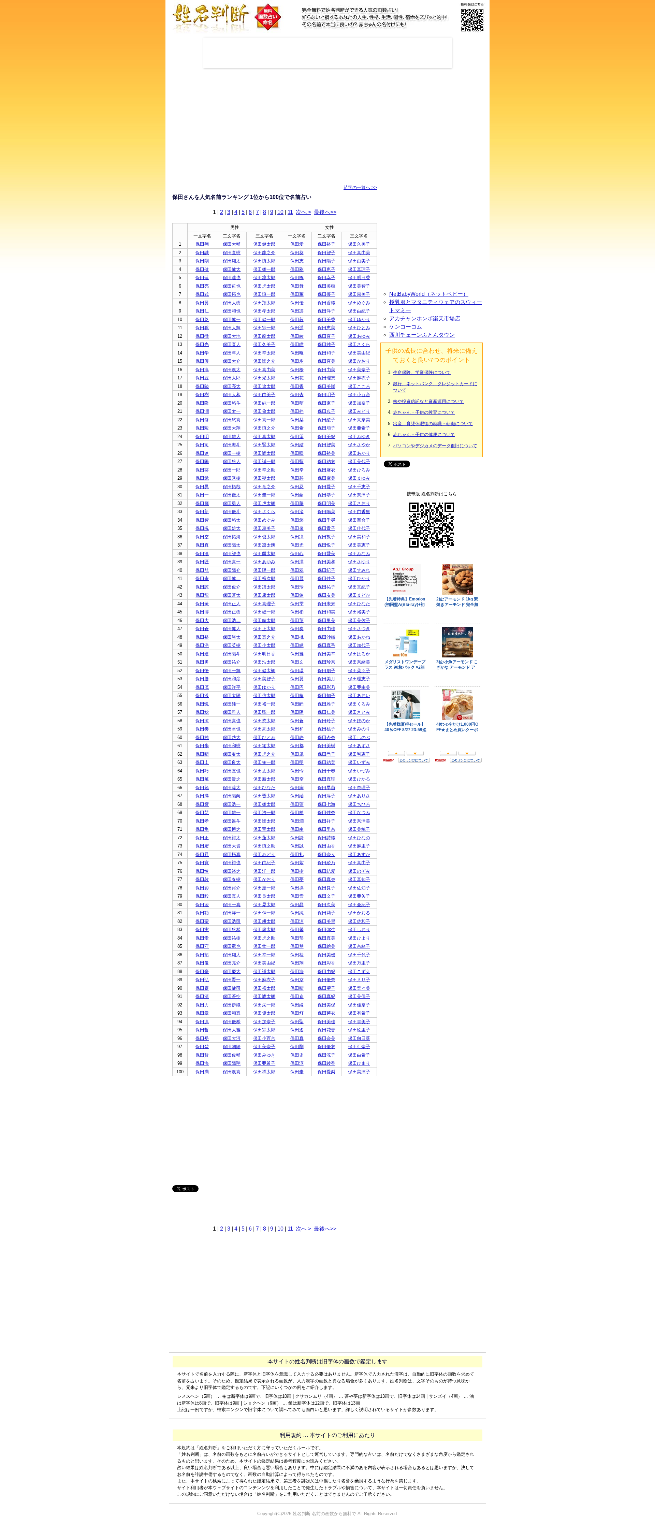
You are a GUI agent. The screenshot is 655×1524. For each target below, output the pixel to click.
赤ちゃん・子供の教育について (424, 412)
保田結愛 (326, 871)
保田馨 (297, 929)
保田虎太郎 (264, 286)
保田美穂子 (359, 829)
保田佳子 (326, 578)
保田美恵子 (359, 545)
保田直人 (232, 344)
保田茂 (202, 687)
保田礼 (297, 854)
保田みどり (359, 411)
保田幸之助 (264, 470)
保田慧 (202, 812)
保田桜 (297, 369)
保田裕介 (232, 887)
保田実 (202, 929)
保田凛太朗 (264, 545)
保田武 (202, 478)
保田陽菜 (326, 511)
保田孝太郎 (264, 311)
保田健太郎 (264, 244)
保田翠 (297, 570)
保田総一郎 (264, 611)
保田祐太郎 (264, 745)
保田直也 (232, 770)
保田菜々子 (359, 670)
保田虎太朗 (264, 503)
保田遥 (297, 327)
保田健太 (232, 269)
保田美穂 (326, 286)
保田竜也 (232, 946)
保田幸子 (326, 277)
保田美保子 (359, 996)
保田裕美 (326, 453)
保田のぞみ (359, 871)
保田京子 (326, 403)
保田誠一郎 (264, 461)
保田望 (297, 436)
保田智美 (326, 444)
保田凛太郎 (264, 277)
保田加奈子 (359, 403)
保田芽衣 (326, 1013)
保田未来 (326, 603)
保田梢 (297, 611)
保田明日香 (359, 277)
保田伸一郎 (264, 912)
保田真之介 (264, 637)
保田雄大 (232, 436)
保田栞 (297, 419)
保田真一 (232, 561)
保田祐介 (232, 662)
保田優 (297, 302)
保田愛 (297, 244)
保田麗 (297, 578)
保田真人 (232, 896)
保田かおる (359, 912)
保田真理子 (359, 269)
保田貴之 (232, 779)
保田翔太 (232, 260)
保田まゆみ (359, 478)
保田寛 (202, 862)
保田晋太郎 (264, 795)
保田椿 (297, 695)
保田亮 (202, 286)
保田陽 (202, 461)
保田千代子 (359, 954)
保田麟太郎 (264, 553)
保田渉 (202, 695)
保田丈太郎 (264, 770)
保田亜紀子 (359, 904)
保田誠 (202, 252)
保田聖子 (326, 988)
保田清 (202, 996)
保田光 (202, 344)
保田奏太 (232, 754)
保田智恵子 (359, 754)
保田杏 (297, 394)
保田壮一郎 (264, 946)
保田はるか (359, 653)
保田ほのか (359, 720)
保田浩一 (232, 804)
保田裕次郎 (264, 578)
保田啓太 (232, 737)
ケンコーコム (405, 327)
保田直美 (326, 361)
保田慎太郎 (264, 260)
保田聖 (202, 921)
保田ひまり (359, 1063)
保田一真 (232, 904)
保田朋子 (326, 670)
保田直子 (326, 336)
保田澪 (297, 561)
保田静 (297, 737)
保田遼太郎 (264, 386)
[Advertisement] (327, 53)
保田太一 (232, 411)
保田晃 (202, 486)
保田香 (297, 386)
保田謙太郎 (264, 971)
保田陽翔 (232, 1063)
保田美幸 (326, 653)
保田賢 (202, 1055)
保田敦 (202, 879)
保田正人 (232, 603)
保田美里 (326, 921)
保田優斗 (232, 511)
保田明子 (326, 394)
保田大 (202, 620)
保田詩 (297, 837)
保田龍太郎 (264, 336)
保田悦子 (326, 545)
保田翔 (202, 244)
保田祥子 (326, 821)
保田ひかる (359, 779)
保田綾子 (326, 419)
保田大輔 (232, 244)
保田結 (297, 444)
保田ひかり (359, 578)
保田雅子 (326, 704)
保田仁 (202, 311)
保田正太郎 (264, 628)
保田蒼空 (232, 996)
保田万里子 (359, 963)
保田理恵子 (359, 678)
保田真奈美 (359, 419)
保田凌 (202, 904)
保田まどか (359, 595)
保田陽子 (326, 260)
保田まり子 (359, 979)
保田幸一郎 (264, 954)
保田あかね (359, 637)
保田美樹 (326, 745)
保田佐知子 (359, 887)
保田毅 (202, 896)
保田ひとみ (359, 327)
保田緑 (297, 645)
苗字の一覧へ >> (360, 187)
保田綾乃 (326, 862)
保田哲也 (232, 286)
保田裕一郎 (264, 704)
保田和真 (232, 1013)
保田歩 (297, 361)
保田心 (297, 553)
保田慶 (202, 988)
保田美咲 (326, 386)
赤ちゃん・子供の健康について (424, 434)
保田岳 (202, 1038)
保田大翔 (232, 428)
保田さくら (359, 344)
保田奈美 (326, 1038)
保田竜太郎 (264, 829)
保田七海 (326, 804)
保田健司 (232, 988)
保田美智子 (359, 286)
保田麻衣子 (359, 377)
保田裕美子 (359, 611)
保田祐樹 (232, 938)
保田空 (202, 536)
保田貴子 (326, 528)
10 (280, 212)
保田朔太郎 (264, 478)
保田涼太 (232, 787)
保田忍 (297, 486)
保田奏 (297, 628)
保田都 (297, 745)
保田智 (202, 520)
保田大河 (232, 1038)
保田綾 (297, 336)
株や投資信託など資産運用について (428, 401)
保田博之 (232, 829)
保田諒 (202, 587)
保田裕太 (232, 837)
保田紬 (297, 795)
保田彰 (202, 887)
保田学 (202, 352)
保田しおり (359, 929)
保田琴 (297, 946)
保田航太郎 (264, 620)
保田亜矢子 (359, 896)
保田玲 (297, 587)
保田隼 (202, 829)
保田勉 (202, 787)
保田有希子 (359, 1013)
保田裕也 (232, 862)
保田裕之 (232, 871)
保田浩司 (232, 921)
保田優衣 (326, 1046)
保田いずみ (359, 762)
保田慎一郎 (264, 294)
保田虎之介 (264, 754)
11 (290, 212)
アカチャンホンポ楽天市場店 (424, 318)
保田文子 (326, 896)
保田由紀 (326, 971)
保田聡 (202, 327)
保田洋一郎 (264, 871)
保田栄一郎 (264, 1004)
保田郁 (297, 938)
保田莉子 (326, 912)
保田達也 (232, 277)
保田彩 (297, 269)
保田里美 (326, 620)
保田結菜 (326, 762)
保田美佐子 (359, 620)
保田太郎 (232, 377)
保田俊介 (232, 587)
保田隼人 (232, 352)
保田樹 (202, 394)
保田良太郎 (264, 896)
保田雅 (297, 653)
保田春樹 (232, 879)
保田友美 (326, 595)
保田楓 (297, 277)
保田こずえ (359, 971)
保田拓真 (232, 854)
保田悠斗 (232, 403)
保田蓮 (202, 277)
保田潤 (202, 411)
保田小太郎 (264, 645)
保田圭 (202, 762)
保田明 (202, 436)
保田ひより (359, 938)
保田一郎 (232, 470)
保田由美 (326, 369)
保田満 (202, 1071)
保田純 (202, 737)
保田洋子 (326, 311)
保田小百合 (359, 394)
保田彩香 (326, 963)
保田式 (202, 294)
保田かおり (359, 361)
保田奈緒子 (359, 946)
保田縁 (297, 1004)
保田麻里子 (359, 845)
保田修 (202, 419)
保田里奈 (326, 829)
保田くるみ (359, 704)
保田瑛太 (232, 637)
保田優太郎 (264, 1013)
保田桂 (297, 954)
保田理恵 (326, 377)
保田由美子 (359, 260)
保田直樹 (232, 252)
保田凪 (297, 754)
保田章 (202, 1013)
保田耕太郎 (264, 921)
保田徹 (202, 336)
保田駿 (202, 428)
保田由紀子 (359, 311)
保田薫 (297, 294)
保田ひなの (359, 837)
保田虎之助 (264, 938)
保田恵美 (326, 327)
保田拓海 (232, 536)
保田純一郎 (264, 403)
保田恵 (297, 260)
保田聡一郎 (264, 712)
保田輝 (202, 503)
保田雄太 (232, 528)
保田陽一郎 (264, 570)
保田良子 (326, 887)
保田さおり (359, 503)
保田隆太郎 (264, 821)
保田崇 (202, 578)
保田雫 (297, 603)
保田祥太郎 (264, 1071)
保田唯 (297, 352)
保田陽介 (232, 570)
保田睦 (297, 704)
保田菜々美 (359, 988)
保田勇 (202, 662)
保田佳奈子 (359, 1004)
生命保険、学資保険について (422, 372)
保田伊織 (232, 1004)
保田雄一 (232, 812)
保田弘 (202, 979)
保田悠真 (232, 419)
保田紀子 (326, 570)
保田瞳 (297, 344)
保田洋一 (232, 912)
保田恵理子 (359, 787)
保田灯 (297, 1013)
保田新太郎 (264, 779)
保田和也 (232, 311)
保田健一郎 (264, 319)
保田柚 (297, 812)
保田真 (202, 545)
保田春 (297, 996)
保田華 (297, 503)
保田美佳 (326, 1021)
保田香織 (326, 302)
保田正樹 (232, 611)
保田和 (297, 728)
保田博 (202, 611)
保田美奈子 (359, 369)
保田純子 (326, 344)
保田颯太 (232, 369)
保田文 (297, 662)
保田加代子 (359, 645)
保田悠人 (232, 461)
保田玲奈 (326, 662)
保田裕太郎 (264, 988)
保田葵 (297, 252)
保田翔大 (232, 954)
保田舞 (297, 286)
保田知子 (326, 695)
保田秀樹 (232, 478)
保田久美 (326, 904)
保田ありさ (359, 795)
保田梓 (297, 411)
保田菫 (297, 620)
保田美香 (326, 319)
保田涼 (202, 720)
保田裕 (202, 637)
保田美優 (326, 954)
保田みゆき (359, 436)
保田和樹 (232, 745)
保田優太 (232, 494)
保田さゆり (359, 561)
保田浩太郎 (264, 662)
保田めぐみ (359, 302)
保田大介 (232, 361)
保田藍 (297, 461)
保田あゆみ (359, 336)
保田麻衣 (326, 470)
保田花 (297, 377)
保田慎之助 (264, 845)
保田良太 (232, 762)
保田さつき (359, 628)
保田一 (202, 494)
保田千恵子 (359, 486)
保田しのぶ (359, 737)
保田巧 (202, 770)
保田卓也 (232, 728)
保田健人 (232, 628)
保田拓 (202, 954)
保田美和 (326, 561)
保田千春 (326, 770)
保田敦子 (326, 536)
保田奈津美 (359, 821)
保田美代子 (359, 461)
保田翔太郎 (264, 302)
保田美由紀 (359, 352)
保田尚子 (326, 754)
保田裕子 (326, 244)
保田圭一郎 (264, 494)
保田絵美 (326, 946)
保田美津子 (359, 1071)
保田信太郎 (264, 695)
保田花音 (326, 1029)
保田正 (202, 837)
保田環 (297, 670)
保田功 (202, 912)
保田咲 (297, 453)
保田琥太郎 (264, 453)
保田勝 (202, 678)
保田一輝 (232, 670)
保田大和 (232, 394)
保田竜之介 (264, 486)
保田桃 (297, 637)
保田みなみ (359, 553)
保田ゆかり (359, 319)
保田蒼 (202, 628)
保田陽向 (232, 795)
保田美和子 (359, 536)
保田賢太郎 (264, 444)
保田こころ (359, 386)
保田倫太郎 (264, 411)
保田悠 (202, 319)
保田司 (202, 444)
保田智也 (232, 553)
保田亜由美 (359, 687)
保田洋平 (232, 687)
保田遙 (297, 1029)
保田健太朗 (264, 670)
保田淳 (202, 369)
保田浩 (202, 645)
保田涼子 (326, 1055)
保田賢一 (232, 979)
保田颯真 (232, 1071)
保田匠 (202, 561)
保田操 (297, 887)
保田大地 (232, 336)
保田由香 (326, 845)
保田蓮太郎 (264, 837)
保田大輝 (232, 327)
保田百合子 (359, 520)
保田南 (297, 829)
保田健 (202, 269)
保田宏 (202, 845)
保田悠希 (232, 929)
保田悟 (202, 670)
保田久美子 (359, 244)
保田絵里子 (359, 1029)
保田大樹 (232, 302)
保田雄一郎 (264, 269)
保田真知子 (359, 879)
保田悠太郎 (264, 720)
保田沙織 (326, 637)
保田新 (202, 511)
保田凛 (297, 311)
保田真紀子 (359, 587)
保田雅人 (232, 712)
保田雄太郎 (264, 804)
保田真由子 (359, 862)
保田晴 (202, 754)
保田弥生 (326, 929)
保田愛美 (326, 553)
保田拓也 (232, 294)
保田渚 (297, 511)
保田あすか (359, 854)
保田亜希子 (359, 428)
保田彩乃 (326, 687)
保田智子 (326, 252)
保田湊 (202, 553)
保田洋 (202, 795)
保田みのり (359, 728)
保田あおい (359, 695)
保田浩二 (232, 620)
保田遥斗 (232, 821)
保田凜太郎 (264, 587)
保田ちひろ (359, 804)
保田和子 (326, 352)
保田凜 (297, 536)
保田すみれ (359, 570)
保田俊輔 (232, 1055)
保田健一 (232, 319)
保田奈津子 (359, 494)
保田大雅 (232, 1029)
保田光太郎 (264, 377)
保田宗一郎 (264, 327)
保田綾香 (326, 1063)
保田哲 (202, 1029)
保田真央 (326, 879)
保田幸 (297, 470)
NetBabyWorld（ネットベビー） (428, 294)
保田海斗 (232, 444)
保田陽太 (232, 545)
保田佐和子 (359, 921)
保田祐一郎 (264, 762)
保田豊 (202, 377)
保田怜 (297, 770)
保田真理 (326, 779)
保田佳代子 (359, 528)
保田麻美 (326, 478)
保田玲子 (326, 720)
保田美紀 (326, 436)
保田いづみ (359, 770)
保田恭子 (326, 494)
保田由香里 (359, 511)
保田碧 (297, 478)
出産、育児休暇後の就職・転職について (433, 423)
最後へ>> (325, 212)
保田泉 (297, 528)
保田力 (202, 1004)
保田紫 (297, 862)
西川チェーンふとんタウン (422, 335)
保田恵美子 (359, 294)
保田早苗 (326, 787)
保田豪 (202, 971)
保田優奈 (326, 979)
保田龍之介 (264, 252)
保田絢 (297, 787)
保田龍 (202, 595)
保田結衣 (326, 461)
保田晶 (297, 904)
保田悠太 (232, 520)
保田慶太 (232, 971)
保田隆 (202, 403)
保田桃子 (326, 728)
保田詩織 (326, 837)
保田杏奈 (326, 737)
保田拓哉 (232, 486)
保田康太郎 (264, 595)
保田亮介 (232, 963)
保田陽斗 (232, 653)
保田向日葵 (359, 1038)
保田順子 (326, 428)
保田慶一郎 (264, 887)
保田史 (297, 1055)
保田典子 (326, 411)
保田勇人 (232, 503)
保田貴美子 (359, 1021)
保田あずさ (359, 745)
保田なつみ (359, 812)
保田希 (297, 428)
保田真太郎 (264, 436)
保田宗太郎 (264, 1029)
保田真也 (232, 720)
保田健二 (232, 578)
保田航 (202, 570)
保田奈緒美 (359, 662)
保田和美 (326, 611)
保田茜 (297, 319)
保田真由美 (359, 252)
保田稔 (202, 712)
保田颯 (202, 704)
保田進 (202, 653)
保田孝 (202, 821)
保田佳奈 (326, 812)
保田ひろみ (359, 470)
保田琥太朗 (264, 996)
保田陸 (202, 386)
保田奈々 (326, 854)
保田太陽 (232, 695)
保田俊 (202, 963)
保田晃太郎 (264, 904)
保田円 (297, 687)
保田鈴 (297, 595)
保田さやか (359, 444)
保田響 (202, 804)
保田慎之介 (264, 428)
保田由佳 (326, 628)
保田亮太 (232, 386)
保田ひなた (359, 603)
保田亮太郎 (264, 728)
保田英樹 (232, 645)
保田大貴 (232, 845)
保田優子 (326, 294)
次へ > (303, 212)
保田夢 (297, 879)
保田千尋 (326, 520)
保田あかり (359, 453)
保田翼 (202, 302)
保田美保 (326, 1004)
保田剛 (202, 260)
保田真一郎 (264, 419)
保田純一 (232, 704)
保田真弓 (326, 645)
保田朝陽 (232, 1046)
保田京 (297, 979)
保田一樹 (232, 453)
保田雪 (297, 896)
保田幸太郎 (264, 352)
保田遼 (202, 453)
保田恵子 (326, 269)
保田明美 (326, 503)
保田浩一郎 (264, 812)
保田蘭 (297, 494)
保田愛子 (326, 486)
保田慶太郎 (264, 929)
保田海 (297, 971)
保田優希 (232, 1021)
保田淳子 (326, 795)
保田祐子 (326, 587)
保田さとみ (359, 712)
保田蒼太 (232, 595)
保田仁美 (326, 712)
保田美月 (326, 678)
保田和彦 (232, 678)
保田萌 (297, 403)
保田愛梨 (326, 1071)
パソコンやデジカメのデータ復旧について (435, 445)
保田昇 (202, 854)
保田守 (202, 946)
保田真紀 (326, 996)
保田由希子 (359, 1055)
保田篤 (202, 779)
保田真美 (326, 938)
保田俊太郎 (264, 536)
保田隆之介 (264, 361)
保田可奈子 (359, 1046)
